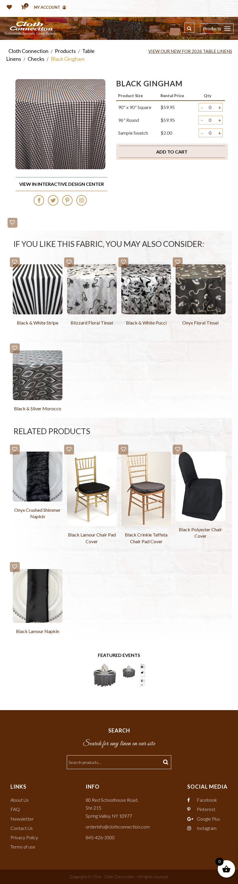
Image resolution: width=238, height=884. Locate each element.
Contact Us (21, 828)
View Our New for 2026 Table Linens (190, 51)
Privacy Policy (24, 837)
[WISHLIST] (8, 7)
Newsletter (22, 818)
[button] (12, 223)
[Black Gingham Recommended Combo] (133, 674)
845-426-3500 (100, 837)
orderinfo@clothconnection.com (118, 826)
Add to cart (171, 151)
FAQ (15, 809)
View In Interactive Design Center (61, 184)
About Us (19, 800)
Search (166, 762)
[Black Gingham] (104, 674)
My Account (47, 7)
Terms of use (22, 846)
